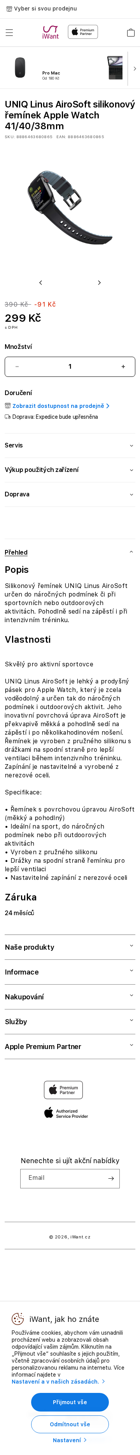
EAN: (61, 136)
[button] (9, 32)
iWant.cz (80, 1237)
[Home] (52, 32)
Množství (18, 346)
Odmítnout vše (70, 1424)
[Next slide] (133, 68)
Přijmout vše (70, 1402)
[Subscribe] (110, 1178)
